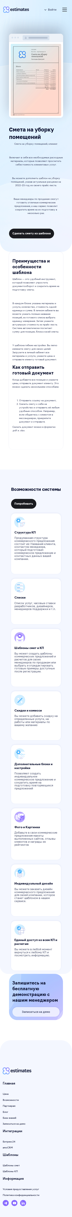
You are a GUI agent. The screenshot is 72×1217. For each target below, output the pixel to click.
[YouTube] (14, 1204)
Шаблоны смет (11, 1165)
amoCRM (8, 1148)
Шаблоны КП (10, 1171)
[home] (17, 9)
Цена (6, 1094)
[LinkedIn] (23, 1204)
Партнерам (9, 1106)
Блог (5, 1112)
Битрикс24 (9, 1142)
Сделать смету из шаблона (31, 233)
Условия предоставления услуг (21, 1189)
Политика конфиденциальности (21, 1195)
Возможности (11, 1100)
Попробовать (23, 503)
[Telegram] (6, 1204)
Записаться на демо (36, 1011)
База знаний (9, 1118)
